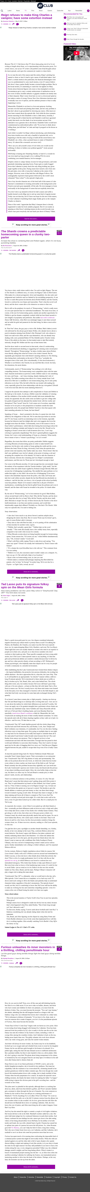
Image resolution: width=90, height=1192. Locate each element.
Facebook (49, 1177)
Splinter (20, 1)
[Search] (1, 11)
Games (50, 10)
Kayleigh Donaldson (8, 958)
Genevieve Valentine (8, 21)
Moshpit (33, 1)
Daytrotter (27, 1)
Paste (2, 1)
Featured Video (70, 44)
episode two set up (11, 860)
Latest (9, 10)
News (18, 10)
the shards (12, 250)
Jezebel (14, 1)
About (15, 1177)
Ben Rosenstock (7, 245)
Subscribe (60, 10)
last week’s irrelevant (47, 317)
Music (41, 10)
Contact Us (72, 1177)
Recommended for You (73, 14)
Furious (11, 963)
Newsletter (78, 10)
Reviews (5, 24)
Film (32, 10)
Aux (69, 10)
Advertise (31, 1177)
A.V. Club (8, 1)
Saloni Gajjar (6, 595)
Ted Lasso (12, 600)
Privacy (64, 1177)
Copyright (57, 1177)
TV (26, 10)
